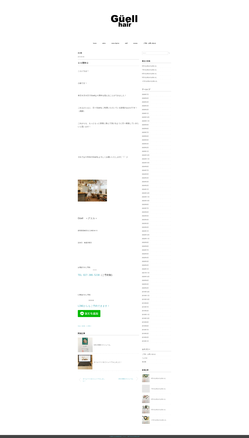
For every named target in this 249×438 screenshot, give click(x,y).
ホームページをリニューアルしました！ (108, 362)
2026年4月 (145, 102)
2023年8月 (145, 204)
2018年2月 (145, 337)
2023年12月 (145, 193)
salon (104, 43)
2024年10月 (145, 163)
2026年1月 (145, 113)
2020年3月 (145, 284)
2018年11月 (145, 314)
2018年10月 (145, 318)
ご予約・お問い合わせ (149, 43)
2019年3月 (145, 311)
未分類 (80, 53)
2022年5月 (145, 254)
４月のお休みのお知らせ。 (150, 81)
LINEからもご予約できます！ (94, 306)
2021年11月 (145, 273)
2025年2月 (145, 147)
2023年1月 (145, 231)
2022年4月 (145, 257)
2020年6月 (145, 280)
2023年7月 (145, 208)
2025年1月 (145, 151)
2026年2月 (145, 109)
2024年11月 (145, 159)
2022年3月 (145, 261)
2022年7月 (145, 250)
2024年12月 (145, 155)
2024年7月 (145, 170)
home (94, 43)
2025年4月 (145, 144)
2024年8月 (145, 166)
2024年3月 (145, 182)
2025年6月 (145, 136)
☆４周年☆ (88, 326)
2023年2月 (145, 227)
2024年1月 (145, 189)
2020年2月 (145, 288)
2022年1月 (145, 269)
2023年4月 (145, 220)
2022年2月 (145, 265)
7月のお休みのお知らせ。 (150, 70)
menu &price (115, 43)
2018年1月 (145, 341)
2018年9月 (145, 322)
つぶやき (144, 358)
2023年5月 (145, 216)
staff (126, 43)
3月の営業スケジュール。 (103, 345)
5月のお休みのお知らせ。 (150, 77)
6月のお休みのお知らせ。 (150, 73)
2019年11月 (145, 295)
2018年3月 (145, 333)
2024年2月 (145, 185)
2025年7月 (145, 132)
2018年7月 (145, 330)
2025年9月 (145, 125)
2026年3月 (145, 106)
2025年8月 (145, 128)
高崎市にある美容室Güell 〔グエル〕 (118, 436)
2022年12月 (145, 235)
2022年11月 (145, 238)
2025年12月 (145, 117)
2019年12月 (145, 292)
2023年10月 (145, 201)
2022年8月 (145, 246)
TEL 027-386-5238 (89, 275)
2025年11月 (145, 121)
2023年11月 (145, 197)
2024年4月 (145, 178)
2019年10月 (145, 299)
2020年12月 (145, 276)
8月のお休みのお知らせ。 (150, 66)
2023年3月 (145, 223)
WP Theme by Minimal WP (134, 436)
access (135, 43)
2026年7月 (145, 94)
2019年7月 (145, 307)
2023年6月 (145, 212)
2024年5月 (145, 174)
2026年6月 (145, 98)
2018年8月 (145, 326)
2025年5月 (145, 140)
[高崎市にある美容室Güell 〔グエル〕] (124, 7)
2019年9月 (145, 303)
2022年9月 (145, 242)
